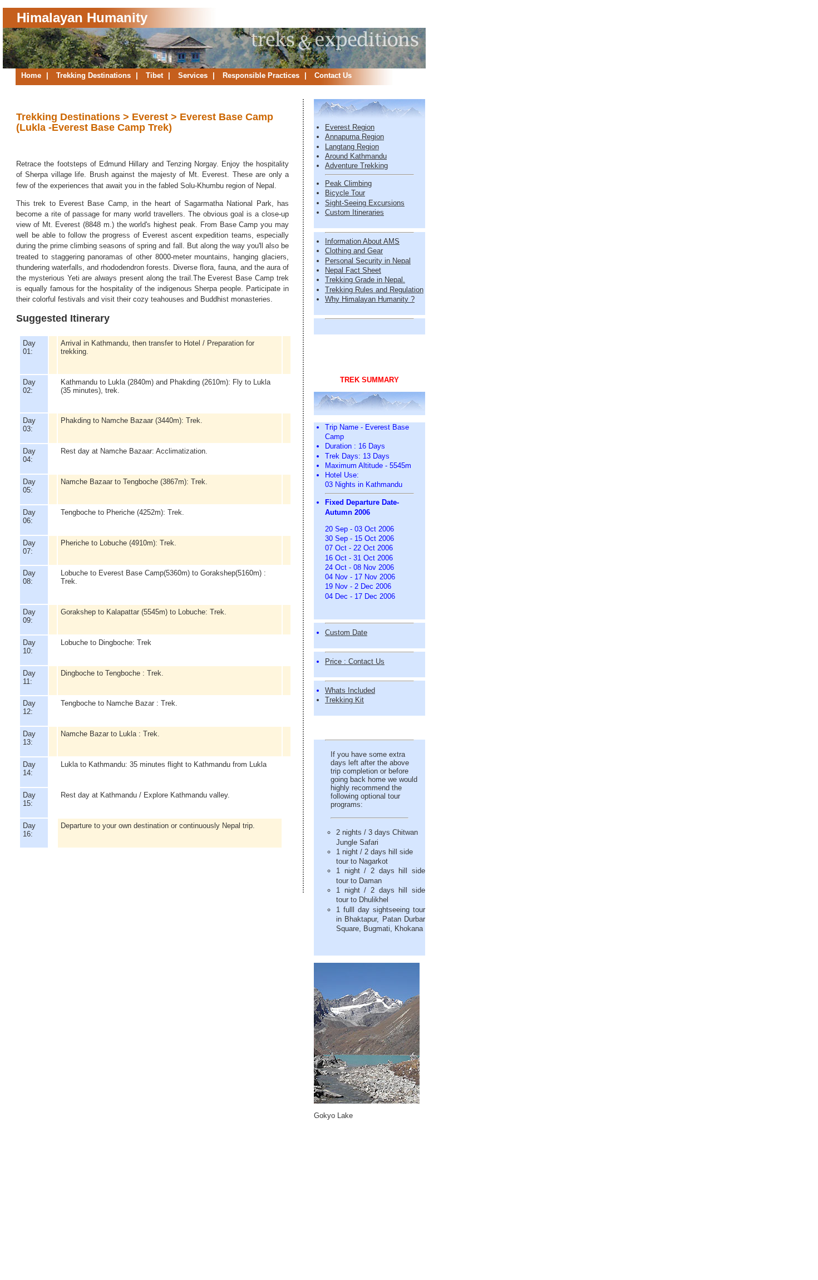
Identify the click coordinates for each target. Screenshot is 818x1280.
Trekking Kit (344, 700)
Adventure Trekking (356, 165)
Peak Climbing (348, 183)
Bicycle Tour (345, 193)
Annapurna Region (354, 136)
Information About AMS (362, 241)
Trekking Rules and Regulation (374, 289)
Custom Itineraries (354, 212)
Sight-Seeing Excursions (365, 203)
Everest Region (349, 127)
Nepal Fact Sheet (353, 270)
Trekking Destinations (94, 75)
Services (194, 75)
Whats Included (350, 690)
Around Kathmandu (356, 156)
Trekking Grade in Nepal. (365, 279)
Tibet (155, 75)
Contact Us (333, 75)
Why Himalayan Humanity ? (370, 299)
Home (32, 75)
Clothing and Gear (354, 251)
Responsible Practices (262, 75)
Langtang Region (352, 146)
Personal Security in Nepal (368, 261)
